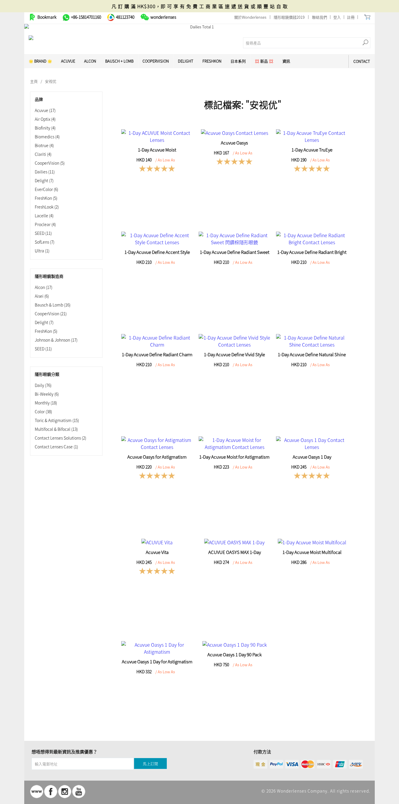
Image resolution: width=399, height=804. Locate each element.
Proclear (45, 224)
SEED (43, 233)
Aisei (42, 296)
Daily (43, 385)
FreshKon (211, 61)
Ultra (42, 251)
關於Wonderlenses (250, 17)
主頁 (34, 81)
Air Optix (45, 119)
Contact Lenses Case (56, 447)
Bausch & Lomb (52, 305)
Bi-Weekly (47, 394)
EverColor (46, 189)
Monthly (46, 403)
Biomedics (47, 137)
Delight (185, 61)
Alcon (90, 61)
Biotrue (44, 145)
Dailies (45, 172)
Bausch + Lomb (119, 61)
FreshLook (47, 207)
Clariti (43, 154)
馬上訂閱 (150, 763)
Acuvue (45, 110)
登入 (337, 17)
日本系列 (238, 61)
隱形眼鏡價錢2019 (289, 17)
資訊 (286, 61)
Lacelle (44, 215)
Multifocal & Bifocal (56, 429)
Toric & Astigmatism (57, 420)
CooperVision (156, 61)
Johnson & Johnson (56, 340)
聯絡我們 (319, 17)
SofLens (44, 242)
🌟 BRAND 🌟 (40, 61)
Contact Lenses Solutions (60, 438)
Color (43, 411)
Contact (361, 61)
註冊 (351, 17)
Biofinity (45, 128)
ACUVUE (68, 61)
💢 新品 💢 (264, 61)
